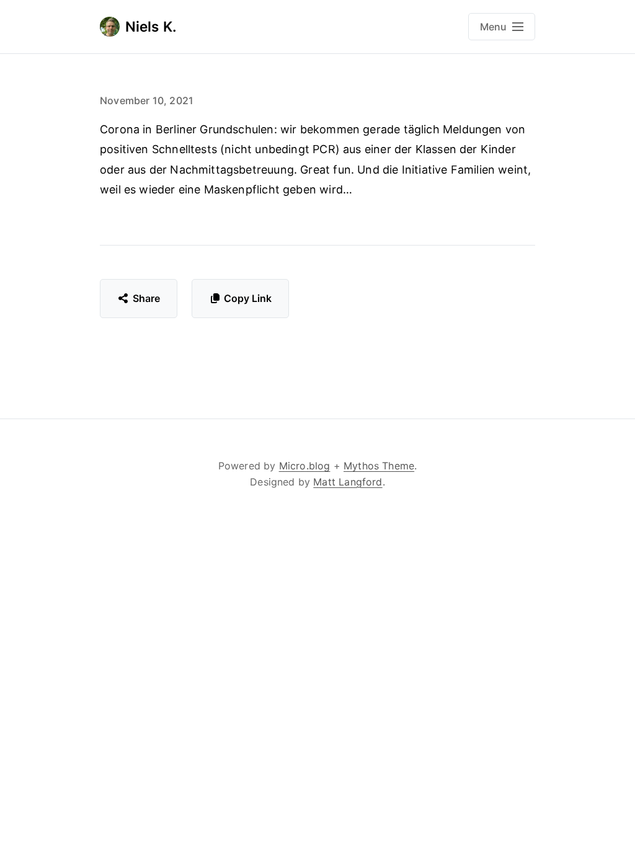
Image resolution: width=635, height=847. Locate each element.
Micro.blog (305, 465)
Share (147, 298)
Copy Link (248, 298)
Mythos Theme (379, 465)
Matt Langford (347, 482)
